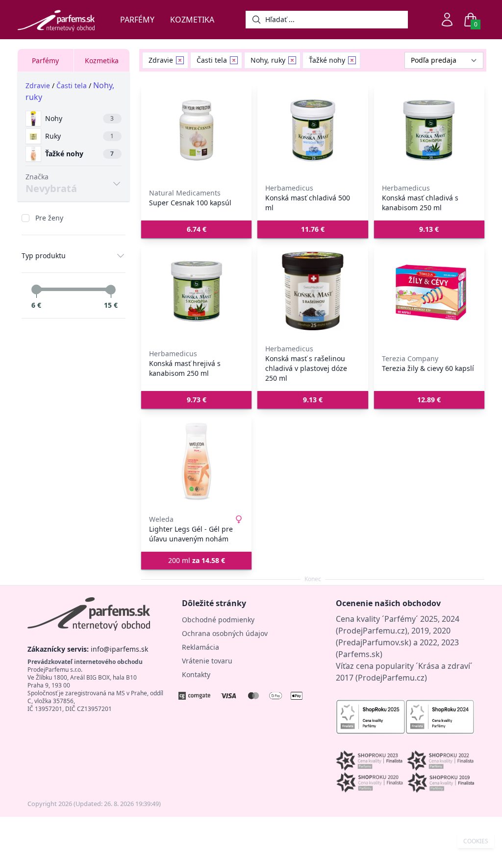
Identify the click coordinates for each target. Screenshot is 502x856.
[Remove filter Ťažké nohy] (352, 60)
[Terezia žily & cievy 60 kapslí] (429, 291)
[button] (196, 229)
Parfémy (137, 19)
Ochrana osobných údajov (225, 633)
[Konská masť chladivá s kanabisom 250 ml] (429, 130)
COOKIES (475, 841)
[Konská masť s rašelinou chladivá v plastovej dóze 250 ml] (312, 291)
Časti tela (71, 85)
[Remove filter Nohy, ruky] (292, 60)
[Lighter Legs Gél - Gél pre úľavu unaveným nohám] (196, 461)
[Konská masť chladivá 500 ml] (312, 130)
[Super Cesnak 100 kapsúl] (196, 130)
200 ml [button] (196, 560)
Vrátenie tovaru (207, 660)
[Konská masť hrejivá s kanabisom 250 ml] (196, 291)
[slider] (36, 289)
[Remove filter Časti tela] (234, 60)
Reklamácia (200, 647)
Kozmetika (192, 19)
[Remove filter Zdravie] (180, 60)
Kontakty (196, 674)
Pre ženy (49, 217)
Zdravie (37, 85)
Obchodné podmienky (218, 619)
